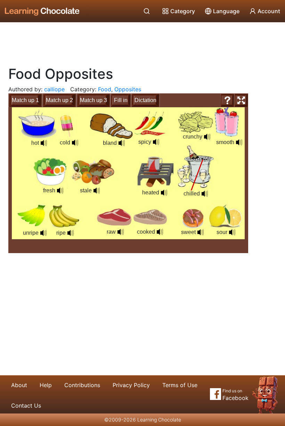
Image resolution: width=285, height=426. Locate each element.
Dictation (145, 100)
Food (104, 89)
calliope (54, 89)
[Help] (227, 100)
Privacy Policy (131, 385)
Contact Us (26, 405)
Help (46, 385)
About (19, 385)
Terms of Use (179, 385)
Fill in (121, 100)
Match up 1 (25, 100)
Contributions (82, 385)
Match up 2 (59, 100)
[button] (43, 143)
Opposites (127, 89)
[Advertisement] (142, 41)
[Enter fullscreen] (241, 100)
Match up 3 (93, 100)
